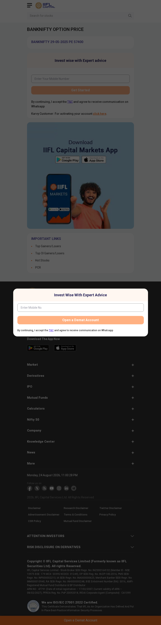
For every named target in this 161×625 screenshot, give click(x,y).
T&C (51, 330)
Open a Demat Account (80, 320)
